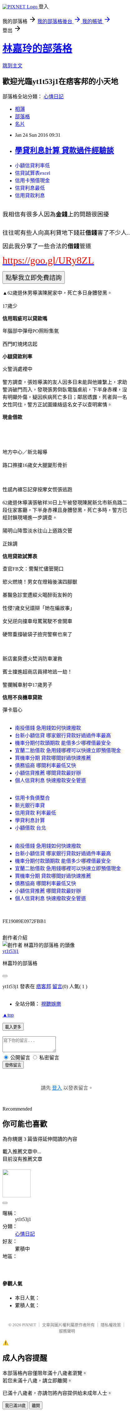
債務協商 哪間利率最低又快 (45, 765)
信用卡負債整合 (32, 798)
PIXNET (29, 1324)
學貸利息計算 (30, 820)
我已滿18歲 (15, 1405)
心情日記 (54, 96)
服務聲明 (67, 1331)
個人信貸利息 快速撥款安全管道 (50, 780)
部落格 (22, 116)
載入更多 (13, 1027)
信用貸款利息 (30, 195)
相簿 (20, 109)
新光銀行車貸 (30, 805)
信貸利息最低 (30, 188)
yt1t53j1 (10, 951)
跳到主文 (12, 65)
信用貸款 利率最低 (35, 813)
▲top (8, 1015)
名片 (20, 124)
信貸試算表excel (32, 173)
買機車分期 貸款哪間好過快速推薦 (53, 758)
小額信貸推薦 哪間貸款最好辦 (48, 773)
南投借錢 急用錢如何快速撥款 (48, 728)
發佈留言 (13, 1065)
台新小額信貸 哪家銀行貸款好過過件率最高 (63, 735)
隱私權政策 (111, 1324)
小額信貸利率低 (32, 165)
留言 (57, 986)
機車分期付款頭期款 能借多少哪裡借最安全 (63, 743)
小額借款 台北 (30, 828)
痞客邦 (43, 986)
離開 (36, 1405)
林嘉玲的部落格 (37, 48)
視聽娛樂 (51, 1004)
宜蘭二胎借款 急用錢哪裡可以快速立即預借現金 (68, 750)
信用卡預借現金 (32, 180)
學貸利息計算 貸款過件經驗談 (64, 150)
